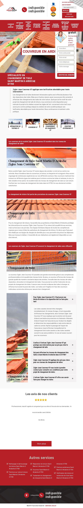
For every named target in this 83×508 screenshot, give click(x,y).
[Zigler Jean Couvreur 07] (12, 9)
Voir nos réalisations (69, 15)
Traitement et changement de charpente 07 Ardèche (46, 25)
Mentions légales (50, 505)
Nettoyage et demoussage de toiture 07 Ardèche (19, 25)
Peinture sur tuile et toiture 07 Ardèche (28, 25)
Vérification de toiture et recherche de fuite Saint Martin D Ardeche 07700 (65, 475)
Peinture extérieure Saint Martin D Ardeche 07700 (65, 468)
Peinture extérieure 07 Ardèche (55, 25)
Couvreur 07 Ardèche (11, 25)
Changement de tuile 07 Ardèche (75, 25)
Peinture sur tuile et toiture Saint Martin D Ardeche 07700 (18, 474)
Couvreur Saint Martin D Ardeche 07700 (41, 471)
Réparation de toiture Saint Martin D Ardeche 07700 (42, 465)
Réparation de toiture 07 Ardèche (36, 25)
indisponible (36, 8)
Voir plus (41, 443)
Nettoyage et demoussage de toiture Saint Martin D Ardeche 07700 (18, 466)
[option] (15, 124)
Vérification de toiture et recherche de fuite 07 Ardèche (65, 25)
